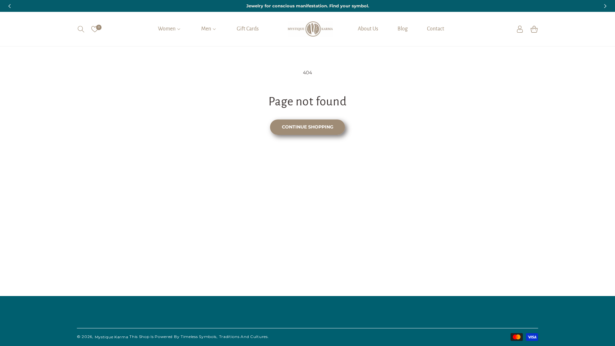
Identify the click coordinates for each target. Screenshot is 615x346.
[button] (81, 29)
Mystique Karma (111, 336)
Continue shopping (307, 127)
